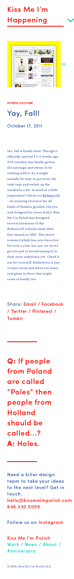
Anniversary (21, 550)
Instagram (51, 522)
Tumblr (15, 318)
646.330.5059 (23, 506)
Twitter (19, 311)
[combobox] (40, 19)
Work (13, 544)
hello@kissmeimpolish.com (39, 500)
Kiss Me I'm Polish (28, 538)
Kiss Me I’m (28, 8)
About (50, 544)
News (31, 544)
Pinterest (42, 311)
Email (29, 304)
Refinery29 (51, 195)
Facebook (52, 304)
